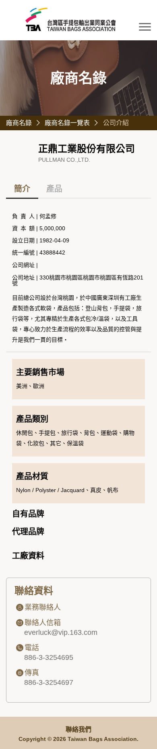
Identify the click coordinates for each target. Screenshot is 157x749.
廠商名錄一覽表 (67, 122)
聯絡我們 (78, 729)
